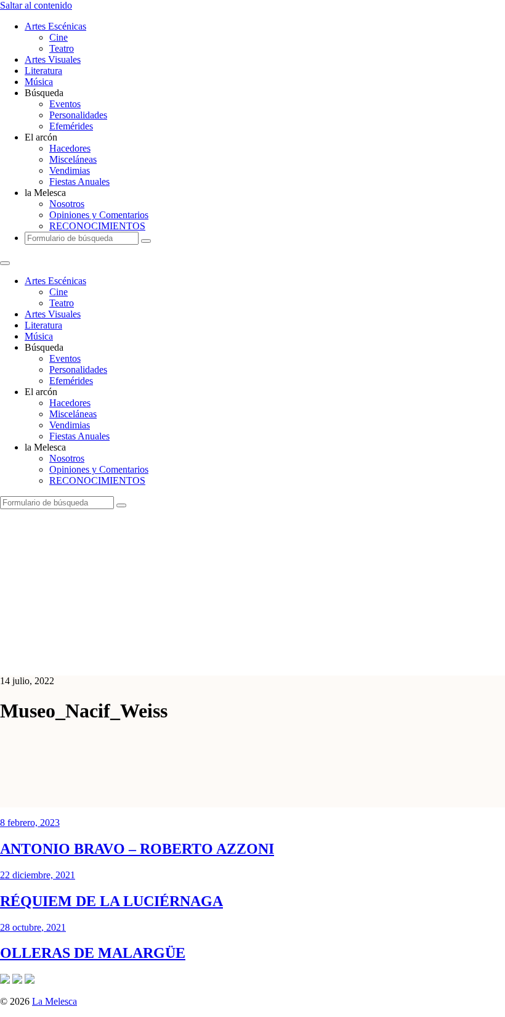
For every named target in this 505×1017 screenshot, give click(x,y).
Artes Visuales (53, 59)
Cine (58, 37)
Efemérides (71, 126)
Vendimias (69, 170)
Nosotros (66, 203)
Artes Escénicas (55, 26)
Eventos (65, 104)
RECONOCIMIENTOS (97, 226)
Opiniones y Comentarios (98, 215)
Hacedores (70, 148)
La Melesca (54, 1001)
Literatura (43, 70)
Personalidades (78, 115)
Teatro (61, 48)
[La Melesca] (245, 660)
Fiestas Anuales (79, 181)
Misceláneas (73, 159)
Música (39, 81)
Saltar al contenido (36, 5)
